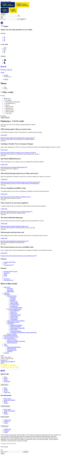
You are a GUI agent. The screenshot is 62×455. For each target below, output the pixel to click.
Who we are (7, 287)
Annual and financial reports (11, 336)
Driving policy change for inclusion (16, 341)
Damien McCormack (15, 315)
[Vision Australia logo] (15, 7)
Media (5, 401)
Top (2, 355)
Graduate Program (11, 350)
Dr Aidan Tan (13, 306)
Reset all (3, 66)
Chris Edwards (14, 317)
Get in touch (5, 426)
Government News (10, 103)
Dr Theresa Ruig (14, 304)
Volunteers (10, 351)
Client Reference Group (13, 322)
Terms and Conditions (9, 400)
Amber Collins (14, 301)
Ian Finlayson (13, 313)
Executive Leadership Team (14, 309)
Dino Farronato (14, 303)
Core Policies (10, 323)
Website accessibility (15, 326)
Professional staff (11, 348)
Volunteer (6, 353)
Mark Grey (13, 297)
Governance (7, 294)
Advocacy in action (12, 339)
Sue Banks (13, 298)
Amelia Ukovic (14, 316)
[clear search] (18, 19)
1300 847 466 (7, 420)
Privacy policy (7, 398)
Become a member (12, 334)
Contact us (6, 293)
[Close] (2, 450)
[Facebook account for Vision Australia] (3, 371)
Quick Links (5, 384)
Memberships (10, 291)
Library (7, 105)
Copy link (26, 451)
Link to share (4, 451)
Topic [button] (3, 95)
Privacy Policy (14, 329)
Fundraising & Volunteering (12, 102)
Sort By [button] (4, 116)
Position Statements (12, 342)
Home (5, 377)
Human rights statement (16, 325)
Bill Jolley (13, 300)
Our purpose (10, 290)
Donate (2, 72)
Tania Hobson (14, 319)
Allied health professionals (14, 347)
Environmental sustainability (17, 328)
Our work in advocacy (9, 338)
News (5, 344)
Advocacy (8, 98)
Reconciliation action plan (10, 335)
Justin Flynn (13, 312)
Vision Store (8, 113)
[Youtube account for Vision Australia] (1, 371)
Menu (3, 14)
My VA (6, 380)
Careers (6, 345)
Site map (6, 403)
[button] (1, 19)
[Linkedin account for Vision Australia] (4, 371)
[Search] (19, 16)
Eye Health (8, 100)
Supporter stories (9, 110)
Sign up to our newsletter (7, 361)
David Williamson (15, 310)
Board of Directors (12, 296)
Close (2, 453)
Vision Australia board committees (16, 320)
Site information (6, 406)
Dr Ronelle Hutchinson (16, 307)
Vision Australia (9, 111)
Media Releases (9, 106)
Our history (10, 288)
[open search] (2, 17)
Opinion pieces (9, 108)
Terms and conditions (15, 331)
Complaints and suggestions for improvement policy (23, 332)
